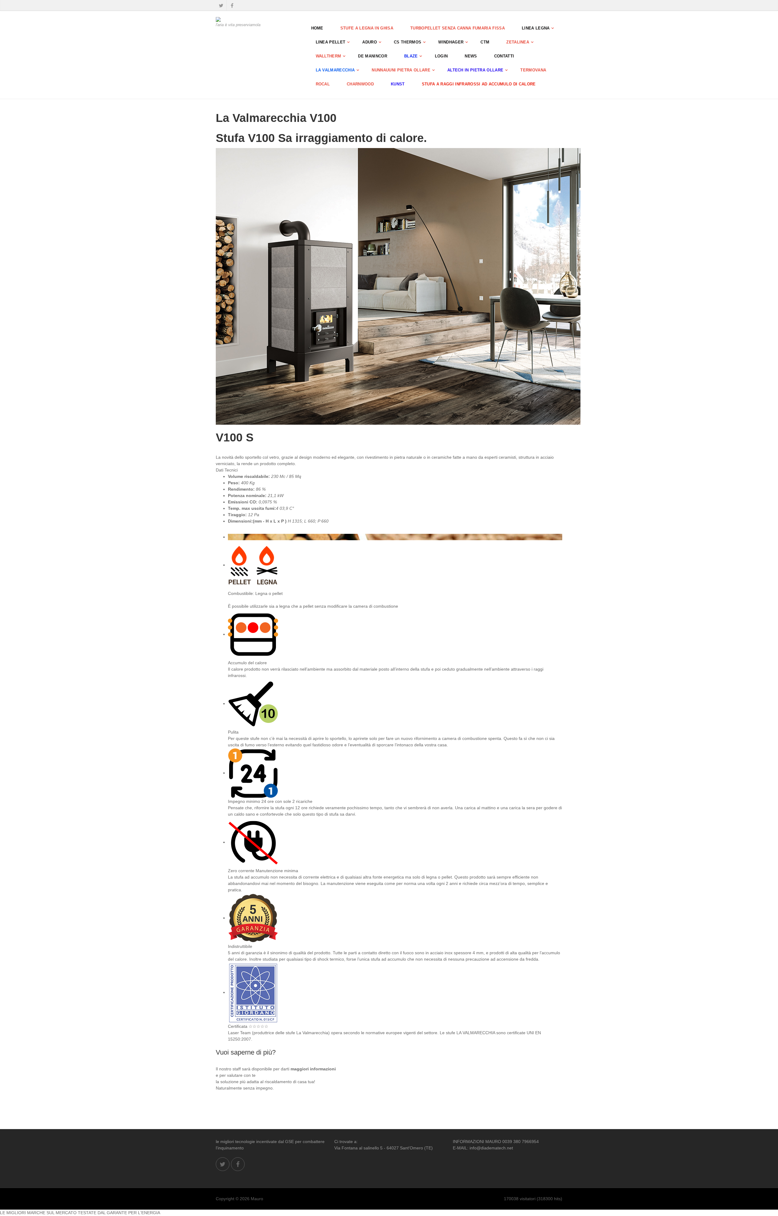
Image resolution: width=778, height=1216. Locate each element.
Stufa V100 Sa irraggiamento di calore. (321, 138)
